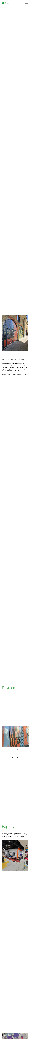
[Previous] (13, 757)
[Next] (17, 757)
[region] (15, 742)
